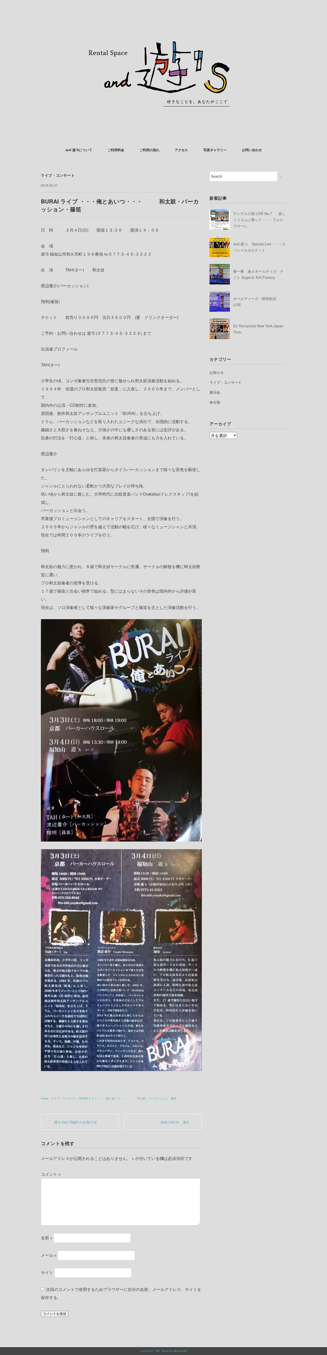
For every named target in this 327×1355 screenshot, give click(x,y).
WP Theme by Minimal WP (171, 1351)
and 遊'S (148, 1351)
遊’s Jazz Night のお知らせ (75, 1121)
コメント (51, 1174)
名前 (46, 1237)
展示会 (214, 392)
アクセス (181, 149)
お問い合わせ (252, 149)
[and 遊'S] (163, 19)
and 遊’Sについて (78, 149)
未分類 (214, 402)
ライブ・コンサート (58, 175)
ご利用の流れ (149, 149)
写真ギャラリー (215, 149)
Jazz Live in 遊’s (174, 1121)
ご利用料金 (116, 149)
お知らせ (216, 372)
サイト (47, 1272)
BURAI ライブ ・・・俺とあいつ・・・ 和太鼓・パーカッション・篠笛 (127, 1098)
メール (48, 1255)
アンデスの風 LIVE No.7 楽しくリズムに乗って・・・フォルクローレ (259, 219)
